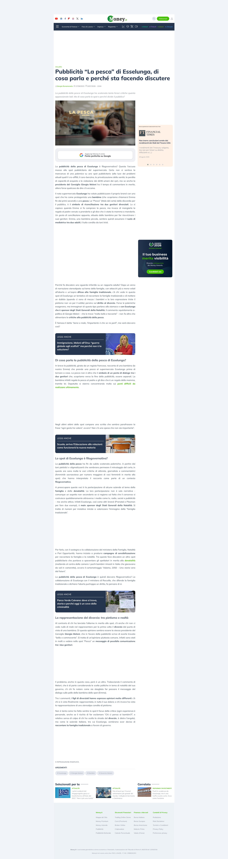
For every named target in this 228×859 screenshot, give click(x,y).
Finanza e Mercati (141, 812)
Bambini (91, 773)
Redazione (157, 817)
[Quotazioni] (123, 26)
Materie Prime (139, 829)
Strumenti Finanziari (123, 812)
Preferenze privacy (160, 833)
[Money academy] (127, 26)
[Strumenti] (132, 26)
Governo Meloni (106, 773)
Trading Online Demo (123, 817)
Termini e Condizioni (160, 825)
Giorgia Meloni (77, 773)
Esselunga (62, 773)
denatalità (130, 560)
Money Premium (102, 821)
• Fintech (152, 27)
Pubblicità (99, 829)
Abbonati (163, 18)
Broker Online (120, 825)
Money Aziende (102, 825)
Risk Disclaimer (158, 821)
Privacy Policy (158, 829)
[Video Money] (136, 26)
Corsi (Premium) (121, 821)
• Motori (145, 27)
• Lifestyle (169, 27)
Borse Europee (139, 821)
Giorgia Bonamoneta (65, 86)
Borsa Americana (140, 825)
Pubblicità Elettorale (103, 833)
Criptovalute (119, 829)
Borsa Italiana (139, 817)
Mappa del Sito (101, 817)
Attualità (58, 67)
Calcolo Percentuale (122, 833)
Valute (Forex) (139, 833)
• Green (161, 27)
